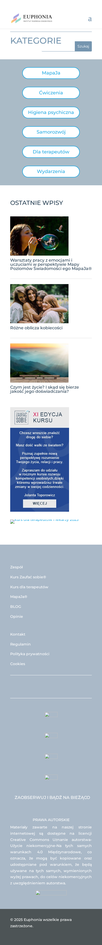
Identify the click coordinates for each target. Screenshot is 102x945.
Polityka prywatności (29, 654)
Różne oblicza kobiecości (36, 327)
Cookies (17, 663)
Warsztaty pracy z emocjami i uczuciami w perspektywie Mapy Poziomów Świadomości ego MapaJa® (51, 264)
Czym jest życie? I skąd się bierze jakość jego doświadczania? (44, 389)
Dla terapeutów (51, 152)
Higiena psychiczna (51, 112)
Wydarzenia (51, 171)
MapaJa (51, 73)
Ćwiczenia (51, 93)
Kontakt (17, 634)
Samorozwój (51, 132)
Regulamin (20, 644)
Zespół (16, 567)
